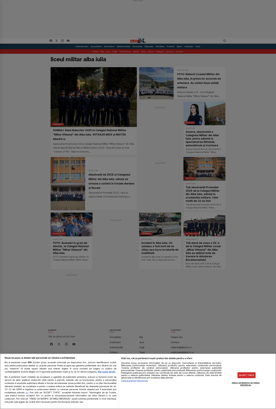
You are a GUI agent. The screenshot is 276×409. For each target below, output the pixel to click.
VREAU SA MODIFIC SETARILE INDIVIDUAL (246, 384)
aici (27, 392)
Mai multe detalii (106, 372)
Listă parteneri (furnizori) (134, 381)
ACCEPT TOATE (246, 375)
